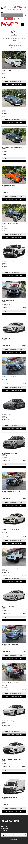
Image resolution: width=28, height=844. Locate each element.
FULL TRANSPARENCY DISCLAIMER (14, 81)
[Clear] (22, 18)
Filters (9, 18)
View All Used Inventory (14, 47)
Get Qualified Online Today (14, 84)
